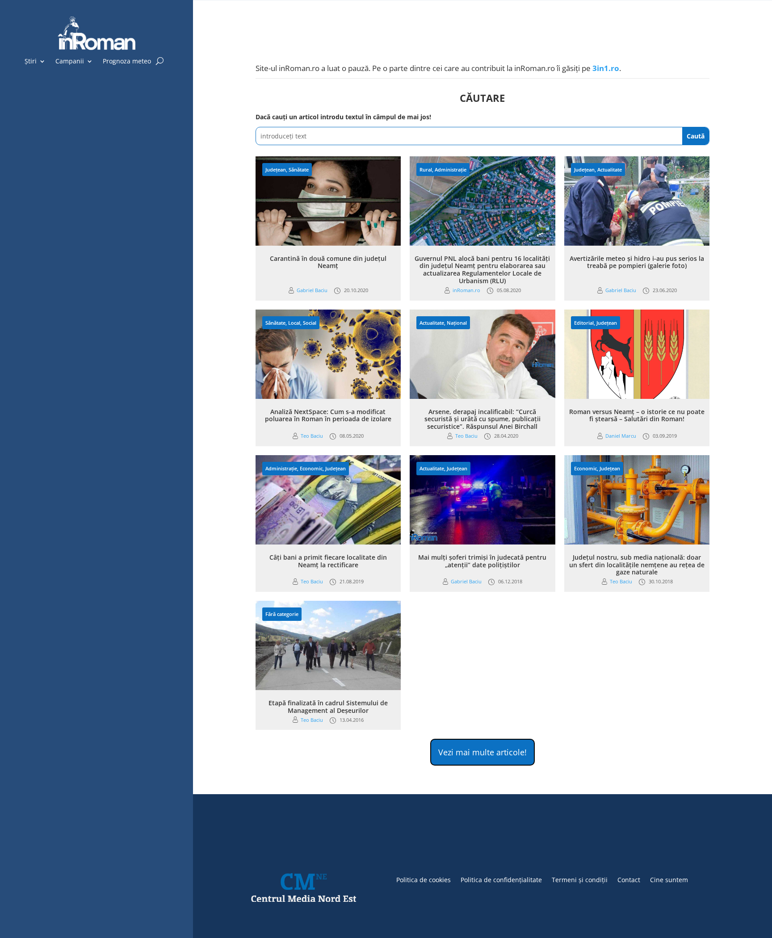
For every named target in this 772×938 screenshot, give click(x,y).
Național (457, 322)
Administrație (450, 169)
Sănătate (299, 169)
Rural (426, 169)
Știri (31, 61)
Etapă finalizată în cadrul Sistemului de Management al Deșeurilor (328, 707)
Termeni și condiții (580, 879)
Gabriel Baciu (312, 290)
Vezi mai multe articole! (482, 752)
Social (309, 322)
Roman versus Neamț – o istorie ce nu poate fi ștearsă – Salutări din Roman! (637, 415)
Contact (628, 879)
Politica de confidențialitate (501, 879)
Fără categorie (281, 614)
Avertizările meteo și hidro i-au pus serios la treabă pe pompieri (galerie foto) (637, 262)
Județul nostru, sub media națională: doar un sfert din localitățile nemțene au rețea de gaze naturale (637, 565)
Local (294, 322)
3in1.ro (605, 68)
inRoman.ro (466, 290)
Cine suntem (669, 879)
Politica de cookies (423, 879)
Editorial (584, 322)
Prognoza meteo (127, 61)
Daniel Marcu (620, 435)
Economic (311, 468)
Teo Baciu (312, 435)
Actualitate (609, 169)
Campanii (69, 61)
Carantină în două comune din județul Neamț (328, 262)
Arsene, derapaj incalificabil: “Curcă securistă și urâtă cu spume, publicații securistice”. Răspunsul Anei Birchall (482, 419)
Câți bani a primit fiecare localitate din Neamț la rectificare (328, 561)
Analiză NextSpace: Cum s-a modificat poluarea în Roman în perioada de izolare (328, 415)
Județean (275, 169)
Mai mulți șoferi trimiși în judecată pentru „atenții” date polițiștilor (482, 561)
